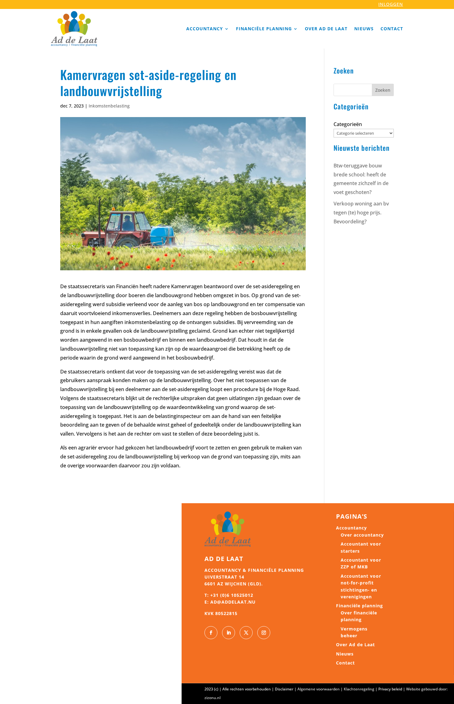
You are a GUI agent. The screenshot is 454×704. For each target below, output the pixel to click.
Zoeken (382, 90)
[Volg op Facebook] (210, 632)
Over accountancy (362, 535)
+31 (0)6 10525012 (231, 595)
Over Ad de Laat (326, 29)
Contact (391, 29)
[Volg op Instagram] (263, 632)
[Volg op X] (246, 632)
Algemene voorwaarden (318, 689)
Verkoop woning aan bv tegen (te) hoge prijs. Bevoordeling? (361, 212)
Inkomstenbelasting (109, 106)
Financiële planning (264, 29)
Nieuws (364, 29)
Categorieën (348, 124)
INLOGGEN (390, 4)
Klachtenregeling (359, 689)
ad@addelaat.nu (233, 602)
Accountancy (204, 29)
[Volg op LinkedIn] (228, 632)
